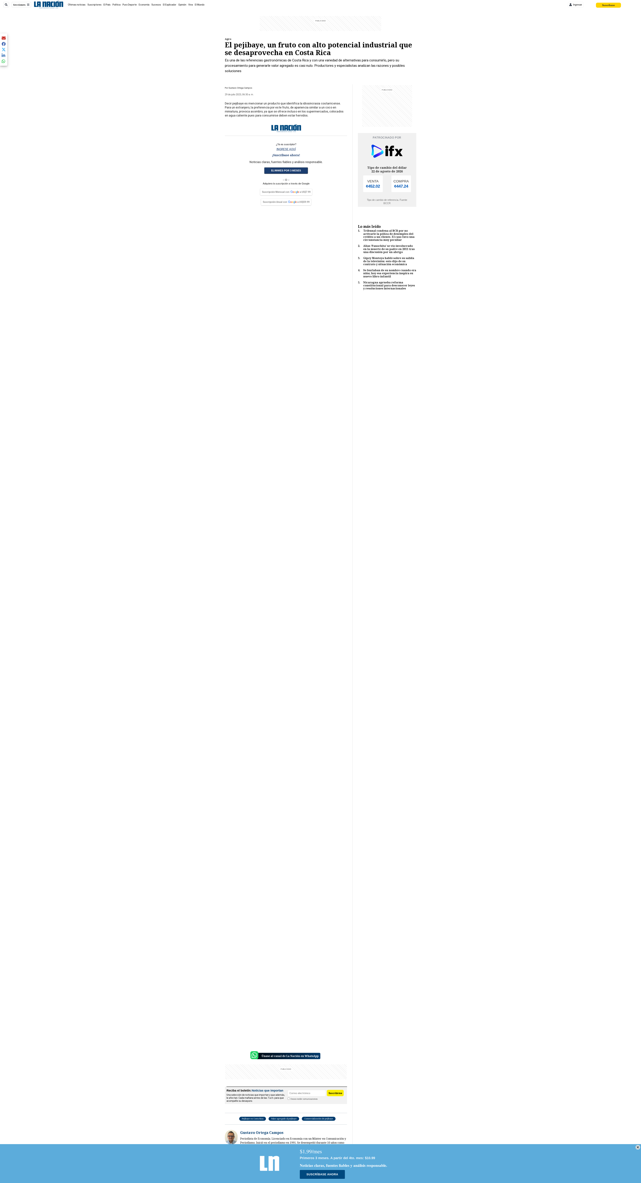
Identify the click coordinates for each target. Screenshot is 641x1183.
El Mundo (199, 5)
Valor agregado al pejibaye (284, 1118)
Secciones (19, 4)
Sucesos (156, 5)
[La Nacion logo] (48, 5)
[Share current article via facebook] (4, 44)
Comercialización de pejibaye (318, 1118)
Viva (190, 5)
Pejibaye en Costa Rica (252, 1118)
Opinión (182, 5)
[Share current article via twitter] (4, 50)
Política (117, 5)
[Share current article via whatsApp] (4, 61)
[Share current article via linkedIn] (4, 55)
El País (107, 5)
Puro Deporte (130, 5)
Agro (228, 39)
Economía (144, 5)
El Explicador (169, 5)
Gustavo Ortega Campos (240, 88)
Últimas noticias (76, 5)
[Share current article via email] (4, 38)
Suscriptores (94, 5)
